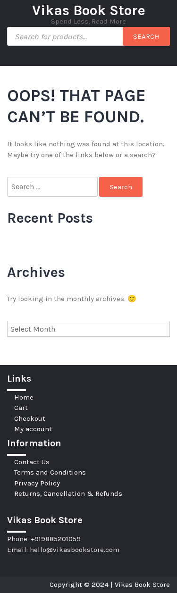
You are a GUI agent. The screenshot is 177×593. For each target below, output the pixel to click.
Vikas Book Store (88, 10)
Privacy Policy (37, 483)
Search (146, 36)
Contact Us (32, 462)
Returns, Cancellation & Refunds (68, 493)
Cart (21, 407)
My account (33, 429)
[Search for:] (53, 187)
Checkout (29, 418)
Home (24, 397)
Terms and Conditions (50, 472)
